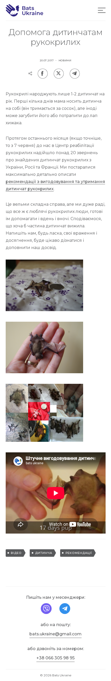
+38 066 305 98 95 (55, 657)
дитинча (43, 553)
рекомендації (79, 553)
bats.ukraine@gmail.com (55, 634)
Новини (65, 60)
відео (16, 553)
